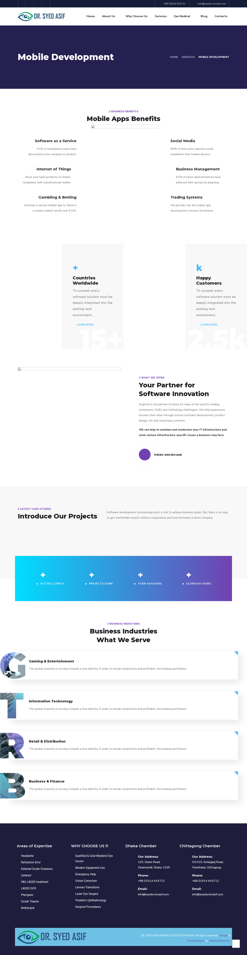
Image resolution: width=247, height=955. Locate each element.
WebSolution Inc (219, 941)
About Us (108, 16)
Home (90, 16)
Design (223, 935)
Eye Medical (182, 16)
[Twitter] (21, 3)
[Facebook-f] (30, 3)
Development (196, 941)
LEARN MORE (85, 324)
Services (161, 16)
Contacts (221, 16)
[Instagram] (46, 3)
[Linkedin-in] (38, 3)
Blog (204, 16)
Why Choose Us (136, 16)
